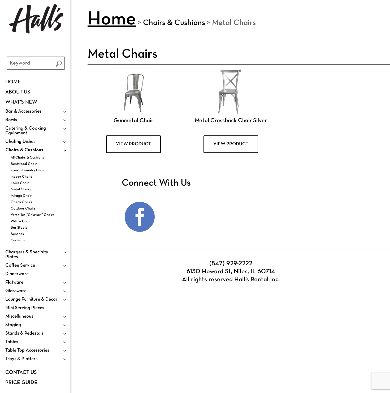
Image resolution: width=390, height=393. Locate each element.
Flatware (14, 282)
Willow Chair (21, 221)
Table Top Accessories (27, 350)
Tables (11, 342)
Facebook (140, 217)
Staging (13, 325)
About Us (17, 92)
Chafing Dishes (20, 141)
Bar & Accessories (23, 111)
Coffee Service (20, 265)
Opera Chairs (21, 202)
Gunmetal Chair (133, 120)
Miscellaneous (19, 316)
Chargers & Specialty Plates (26, 254)
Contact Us (21, 372)
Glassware (16, 291)
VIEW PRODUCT (133, 144)
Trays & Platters (21, 359)
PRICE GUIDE (21, 382)
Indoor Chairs (21, 176)
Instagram (174, 217)
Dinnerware (17, 274)
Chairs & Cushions (24, 150)
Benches (17, 234)
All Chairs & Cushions (27, 157)
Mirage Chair (21, 196)
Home (13, 82)
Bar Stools (19, 227)
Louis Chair (20, 183)
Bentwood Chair (24, 164)
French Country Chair (28, 170)
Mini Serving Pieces (24, 308)
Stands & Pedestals (24, 333)
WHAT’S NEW (21, 102)
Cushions (18, 240)
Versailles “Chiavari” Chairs (32, 215)
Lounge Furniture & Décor (31, 299)
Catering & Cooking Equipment (25, 130)
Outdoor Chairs (23, 208)
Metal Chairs (21, 189)
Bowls (11, 120)
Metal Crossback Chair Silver (231, 120)
